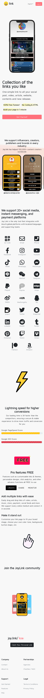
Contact (4, 665)
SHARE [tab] (21, 488)
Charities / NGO (29, 669)
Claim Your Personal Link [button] (22, 645)
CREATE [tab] (11, 488)
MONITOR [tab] (32, 488)
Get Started (5, 684)
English (30, 4)
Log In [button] (39, 4)
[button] (8, 3)
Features (4, 688)
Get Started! (22, 117)
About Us (4, 669)
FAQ (2, 693)
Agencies (26, 665)
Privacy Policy (28, 688)
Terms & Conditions (30, 684)
